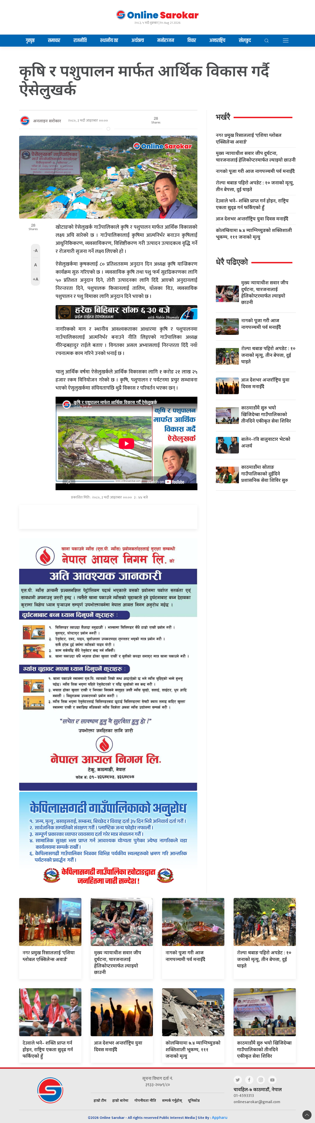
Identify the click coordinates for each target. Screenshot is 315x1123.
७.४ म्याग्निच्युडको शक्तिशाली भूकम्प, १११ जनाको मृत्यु (254, 233)
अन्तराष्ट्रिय (217, 41)
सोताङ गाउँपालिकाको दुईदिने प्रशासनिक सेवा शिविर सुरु (264, 473)
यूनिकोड (194, 1100)
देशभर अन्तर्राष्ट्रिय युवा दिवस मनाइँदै (252, 219)
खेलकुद (245, 41)
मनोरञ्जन (165, 41)
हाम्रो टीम (100, 1100)
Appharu (219, 1117)
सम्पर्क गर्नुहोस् (172, 1100)
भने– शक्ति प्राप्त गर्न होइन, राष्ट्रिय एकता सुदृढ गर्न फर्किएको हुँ (252, 204)
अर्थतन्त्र (137, 41)
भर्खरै (223, 116)
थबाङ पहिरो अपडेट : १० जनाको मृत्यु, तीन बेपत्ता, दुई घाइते (255, 186)
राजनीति (80, 41)
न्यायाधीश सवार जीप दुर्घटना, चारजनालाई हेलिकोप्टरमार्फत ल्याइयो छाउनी (256, 156)
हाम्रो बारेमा (120, 1100)
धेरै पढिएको (232, 261)
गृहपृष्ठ (30, 41)
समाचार (54, 41)
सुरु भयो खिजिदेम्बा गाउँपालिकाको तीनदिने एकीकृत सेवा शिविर (266, 414)
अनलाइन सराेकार (47, 120)
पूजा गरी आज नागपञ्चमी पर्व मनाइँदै (255, 171)
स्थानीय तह (109, 41)
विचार (191, 41)
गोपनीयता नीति (145, 1100)
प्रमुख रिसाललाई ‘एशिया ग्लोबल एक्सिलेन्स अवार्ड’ (249, 138)
